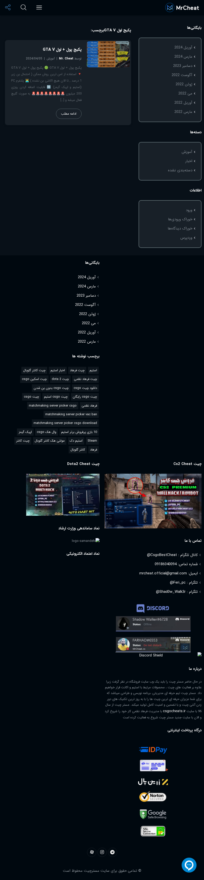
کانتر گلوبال (77, 449)
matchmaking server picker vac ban (71, 414)
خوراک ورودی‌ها (180, 219)
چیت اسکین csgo (34, 379)
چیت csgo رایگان (85, 396)
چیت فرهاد (77, 370)
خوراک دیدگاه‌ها (180, 229)
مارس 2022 (183, 112)
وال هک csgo (46, 432)
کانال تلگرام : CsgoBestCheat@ (172, 555)
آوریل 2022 (183, 103)
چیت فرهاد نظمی (85, 379)
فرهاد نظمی (89, 405)
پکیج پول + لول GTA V (62, 49)
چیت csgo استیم (56, 396)
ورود (189, 210)
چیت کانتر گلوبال (34, 370)
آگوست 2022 (182, 75)
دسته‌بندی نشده (180, 170)
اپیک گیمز (25, 432)
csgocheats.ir (174, 711)
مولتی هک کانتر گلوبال (50, 440)
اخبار (188, 161)
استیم (93, 370)
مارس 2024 (183, 57)
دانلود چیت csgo (85, 388)
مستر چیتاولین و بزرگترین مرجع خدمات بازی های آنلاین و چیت (182, 7)
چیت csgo (31, 396)
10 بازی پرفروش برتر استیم (79, 432)
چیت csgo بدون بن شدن (51, 388)
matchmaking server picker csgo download (65, 423)
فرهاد (93, 449)
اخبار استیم (58, 370)
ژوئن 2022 (184, 84)
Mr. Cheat (66, 58)
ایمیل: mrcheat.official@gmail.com (168, 573)
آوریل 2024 (183, 47)
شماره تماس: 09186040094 (176, 564)
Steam (92, 440)
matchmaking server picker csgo (53, 405)
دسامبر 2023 (182, 66)
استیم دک (76, 440)
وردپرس (186, 238)
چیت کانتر (23, 440)
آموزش (187, 152)
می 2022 (185, 93)
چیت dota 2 (60, 379)
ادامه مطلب (68, 113)
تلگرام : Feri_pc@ (184, 583)
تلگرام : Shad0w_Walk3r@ (177, 592)
